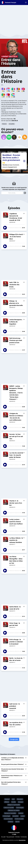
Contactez (24, 837)
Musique (20, 802)
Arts (13, 799)
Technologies (19, 807)
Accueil (3, 837)
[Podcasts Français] (14, 827)
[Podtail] (14, 137)
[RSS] (24, 137)
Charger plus (14, 739)
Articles (17, 837)
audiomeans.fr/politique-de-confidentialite (13, 114)
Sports (17, 821)
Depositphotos (22, 840)
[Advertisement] (14, 19)
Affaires (7, 802)
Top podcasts (10, 837)
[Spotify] (8, 137)
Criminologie (6, 816)
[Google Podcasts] (19, 137)
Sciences (10, 821)
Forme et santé (19, 819)
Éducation (20, 799)
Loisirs (22, 816)
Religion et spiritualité (14, 804)
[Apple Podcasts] (3, 137)
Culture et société (9, 807)
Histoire (4, 124)
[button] (26, 2)
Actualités (11, 124)
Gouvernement (8, 819)
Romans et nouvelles (10, 813)
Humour (7, 799)
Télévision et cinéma (13, 810)
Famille (13, 802)
